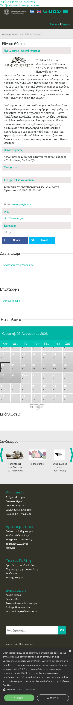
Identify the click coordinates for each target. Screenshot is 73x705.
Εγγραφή (66, 24)
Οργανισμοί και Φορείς (19, 509)
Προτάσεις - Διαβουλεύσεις (21, 565)
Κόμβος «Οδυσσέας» (17, 535)
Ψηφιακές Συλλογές (17, 543)
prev (2, 455)
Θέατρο (8, 232)
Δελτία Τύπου (13, 595)
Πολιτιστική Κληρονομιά (19, 531)
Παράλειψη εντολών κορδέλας (17, 1)
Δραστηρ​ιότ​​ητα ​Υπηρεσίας (18, 265)
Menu (64, 11)
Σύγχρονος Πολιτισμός (19, 539)
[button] (36, 690)
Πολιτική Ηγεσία (15, 501)
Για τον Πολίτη (18, 560)
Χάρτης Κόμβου (14, 577)
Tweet (44, 240)
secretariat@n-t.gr (21, 204)
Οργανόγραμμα (11, 300)
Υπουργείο (17, 34)
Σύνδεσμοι (12, 573)
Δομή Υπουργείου (15, 505)
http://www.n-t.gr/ (13, 218)
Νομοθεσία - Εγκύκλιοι (18, 514)
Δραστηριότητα (19, 526)
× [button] (69, 651)
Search (45, 11)
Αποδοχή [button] (19, 697)
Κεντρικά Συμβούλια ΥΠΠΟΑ (21, 611)
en (38, 11)
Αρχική (6, 34)
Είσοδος (55, 24)
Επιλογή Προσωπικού (18, 607)
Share (16, 240)
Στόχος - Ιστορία (15, 497)
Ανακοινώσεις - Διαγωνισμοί (22, 603)
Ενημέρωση (16, 590)
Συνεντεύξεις (13, 599)
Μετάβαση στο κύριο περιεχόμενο (19, 5)
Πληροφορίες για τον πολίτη (22, 569)
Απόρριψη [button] (53, 697)
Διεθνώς (11, 547)
